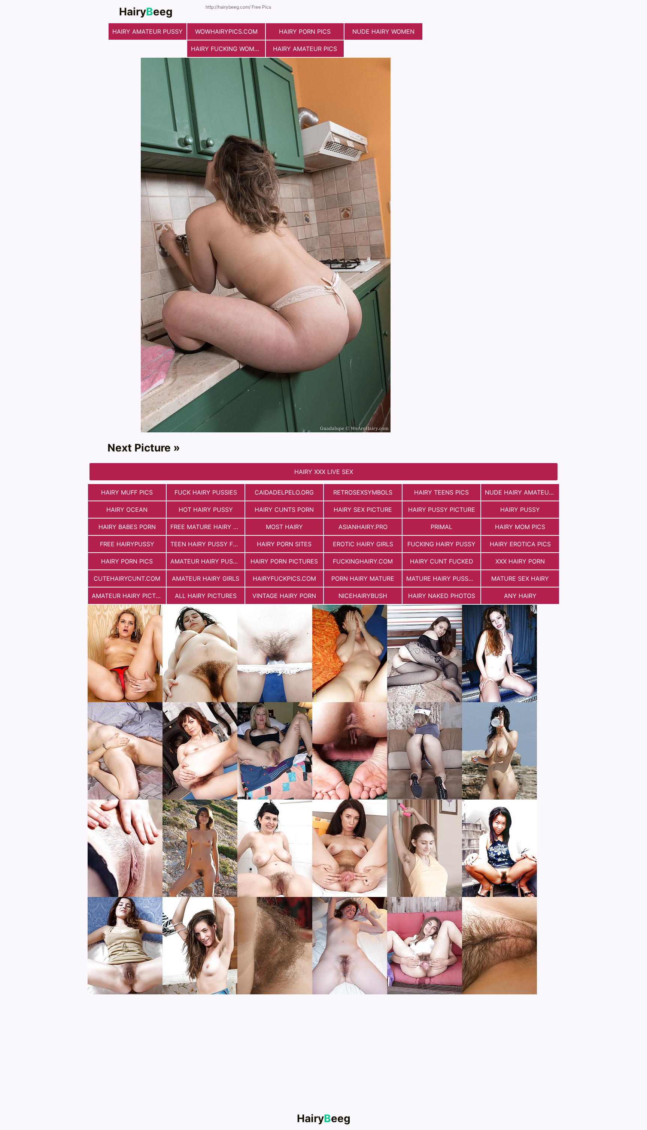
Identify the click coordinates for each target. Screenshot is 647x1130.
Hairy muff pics (127, 492)
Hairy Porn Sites (284, 544)
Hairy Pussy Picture (441, 509)
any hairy (520, 595)
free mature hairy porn (207, 527)
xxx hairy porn (520, 561)
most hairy (284, 527)
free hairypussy (127, 544)
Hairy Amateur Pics (305, 48)
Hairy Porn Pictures (284, 561)
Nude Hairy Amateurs (520, 492)
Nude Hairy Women (383, 31)
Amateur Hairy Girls (205, 578)
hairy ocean (127, 509)
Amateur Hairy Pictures (129, 595)
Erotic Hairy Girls (363, 544)
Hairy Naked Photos (441, 595)
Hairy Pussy (520, 509)
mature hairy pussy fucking (443, 578)
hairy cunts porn (284, 509)
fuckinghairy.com (363, 561)
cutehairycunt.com (127, 578)
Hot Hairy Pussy (206, 509)
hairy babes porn (127, 527)
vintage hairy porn (284, 595)
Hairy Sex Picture (363, 509)
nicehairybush (362, 595)
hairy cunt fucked (441, 561)
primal (441, 527)
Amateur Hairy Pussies (207, 561)
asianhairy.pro (363, 527)
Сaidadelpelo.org (284, 492)
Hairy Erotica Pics (520, 544)
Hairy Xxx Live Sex (323, 471)
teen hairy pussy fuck (207, 544)
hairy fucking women (226, 48)
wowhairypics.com (226, 31)
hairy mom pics (520, 527)
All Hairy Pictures (206, 595)
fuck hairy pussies (205, 492)
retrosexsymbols (362, 492)
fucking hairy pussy (441, 544)
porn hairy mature (362, 578)
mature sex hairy (520, 578)
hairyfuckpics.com (284, 578)
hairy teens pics (441, 492)
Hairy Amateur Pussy (147, 31)
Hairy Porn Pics (305, 31)
